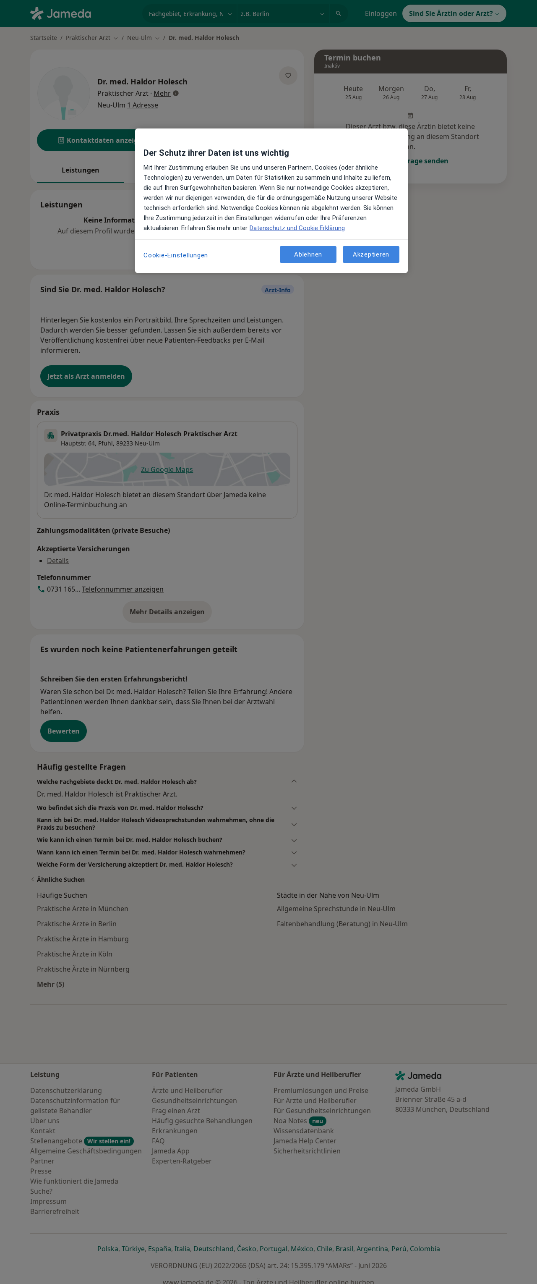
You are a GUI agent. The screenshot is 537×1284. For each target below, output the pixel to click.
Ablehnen (308, 254)
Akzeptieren (371, 254)
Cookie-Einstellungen (175, 255)
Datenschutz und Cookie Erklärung (297, 228)
